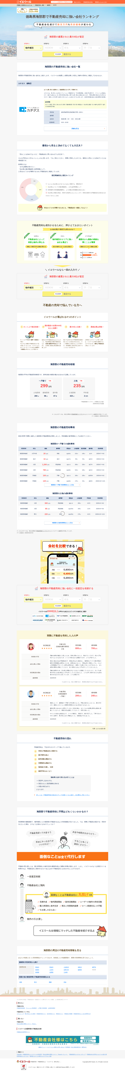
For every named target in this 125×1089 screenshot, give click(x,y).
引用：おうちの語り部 (99, 728)
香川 (35, 982)
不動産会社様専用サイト (23, 1032)
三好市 (51, 969)
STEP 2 (46, 43)
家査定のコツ (59, 1013)
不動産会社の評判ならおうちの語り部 (97, 1054)
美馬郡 (37, 972)
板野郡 (80, 969)
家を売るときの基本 (30, 1013)
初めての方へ (77, 2)
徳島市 (80, 967)
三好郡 (66, 972)
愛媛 (50, 982)
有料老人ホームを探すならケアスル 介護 (40, 1056)
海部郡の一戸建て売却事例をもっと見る (62, 485)
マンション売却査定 (31, 1008)
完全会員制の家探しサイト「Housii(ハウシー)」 (55, 1054)
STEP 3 (65, 43)
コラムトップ (20, 1013)
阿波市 (51, 967)
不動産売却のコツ (41, 1013)
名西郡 (51, 972)
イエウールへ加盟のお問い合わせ (56, 1047)
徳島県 (48, 5)
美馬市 (37, 969)
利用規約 (68, 1047)
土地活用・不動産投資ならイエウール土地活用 (29, 1054)
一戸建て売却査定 (42, 1008)
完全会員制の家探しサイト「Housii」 (27, 1024)
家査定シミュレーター (101, 2)
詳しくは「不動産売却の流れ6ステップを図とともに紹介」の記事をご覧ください (63, 795)
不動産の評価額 (68, 1013)
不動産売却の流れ (88, 2)
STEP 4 (85, 43)
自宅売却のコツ (51, 1013)
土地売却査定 (51, 1008)
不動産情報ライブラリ (77, 414)
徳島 (20, 982)
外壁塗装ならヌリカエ (23, 1056)
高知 (65, 982)
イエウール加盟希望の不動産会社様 (61, 2)
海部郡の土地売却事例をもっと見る (62, 522)
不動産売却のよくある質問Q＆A (82, 1013)
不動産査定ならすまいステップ (77, 1054)
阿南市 (37, 967)
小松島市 (66, 967)
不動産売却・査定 (39, 5)
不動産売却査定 (21, 1008)
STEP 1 (26, 43)
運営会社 (84, 1047)
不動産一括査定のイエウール (24, 5)
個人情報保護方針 (76, 1047)
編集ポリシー (42, 1047)
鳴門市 (94, 967)
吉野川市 (66, 969)
